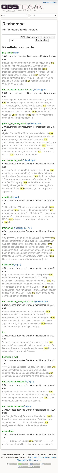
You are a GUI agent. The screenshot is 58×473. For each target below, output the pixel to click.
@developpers (40, 89)
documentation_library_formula (17, 89)
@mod (16, 53)
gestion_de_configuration (14, 123)
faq (3, 332)
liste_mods (7, 53)
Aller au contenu (50, 2)
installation (7, 264)
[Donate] (23, 464)
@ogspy (17, 264)
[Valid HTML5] (46, 464)
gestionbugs (8, 431)
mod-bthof (7, 197)
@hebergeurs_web (22, 228)
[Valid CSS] (23, 466)
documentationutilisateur (14, 381)
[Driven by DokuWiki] (34, 466)
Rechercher (27, 15)
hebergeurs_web (10, 357)
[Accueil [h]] (29, 1)
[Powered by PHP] (34, 464)
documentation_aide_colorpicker (18, 301)
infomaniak (7, 228)
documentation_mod (12, 160)
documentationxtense (12, 406)
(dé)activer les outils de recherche (37, 37)
